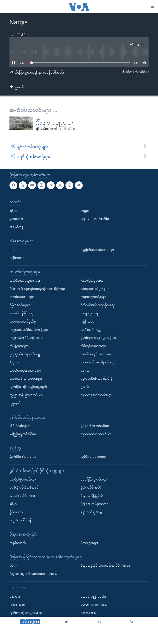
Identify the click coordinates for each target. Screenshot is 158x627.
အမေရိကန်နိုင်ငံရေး (21, 313)
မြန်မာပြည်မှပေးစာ (92, 280)
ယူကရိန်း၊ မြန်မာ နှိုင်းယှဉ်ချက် (28, 386)
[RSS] (60, 185)
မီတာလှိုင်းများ (89, 543)
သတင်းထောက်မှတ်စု (22, 321)
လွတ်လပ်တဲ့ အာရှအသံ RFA (26, 612)
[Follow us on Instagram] (41, 185)
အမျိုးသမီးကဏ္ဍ (91, 329)
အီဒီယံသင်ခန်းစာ (19, 426)
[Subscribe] (79, 185)
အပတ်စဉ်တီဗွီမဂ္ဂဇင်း (22, 495)
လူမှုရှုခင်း (15, 403)
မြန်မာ (38, 119)
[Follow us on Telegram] (51, 185)
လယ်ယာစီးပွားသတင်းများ (25, 378)
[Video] (66, 622)
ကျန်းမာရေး (88, 321)
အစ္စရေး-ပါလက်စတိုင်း (95, 218)
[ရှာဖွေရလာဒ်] (131, 622)
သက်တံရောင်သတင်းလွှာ (96, 395)
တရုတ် (85, 210)
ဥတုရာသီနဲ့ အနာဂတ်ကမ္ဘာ (25, 354)
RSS (12, 249)
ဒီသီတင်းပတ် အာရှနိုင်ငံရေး (98, 305)
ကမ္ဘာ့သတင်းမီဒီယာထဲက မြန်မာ (28, 329)
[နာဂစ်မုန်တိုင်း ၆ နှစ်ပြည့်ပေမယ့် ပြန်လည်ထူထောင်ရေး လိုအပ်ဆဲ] (21, 123)
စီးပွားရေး (15, 362)
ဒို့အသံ (85, 386)
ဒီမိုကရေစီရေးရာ (19, 305)
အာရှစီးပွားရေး (90, 313)
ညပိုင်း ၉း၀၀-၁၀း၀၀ (93, 456)
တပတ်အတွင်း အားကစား (25, 370)
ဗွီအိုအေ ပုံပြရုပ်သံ (92, 495)
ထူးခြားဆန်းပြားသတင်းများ (26, 395)
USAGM (14, 596)
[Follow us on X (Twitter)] (23, 185)
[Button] (17, 88)
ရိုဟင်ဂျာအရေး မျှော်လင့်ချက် (99, 337)
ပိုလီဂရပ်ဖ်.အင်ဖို (91, 487)
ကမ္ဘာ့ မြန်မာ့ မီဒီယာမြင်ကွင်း (26, 337)
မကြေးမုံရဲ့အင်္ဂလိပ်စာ (22, 434)
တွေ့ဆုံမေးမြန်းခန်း (20, 520)
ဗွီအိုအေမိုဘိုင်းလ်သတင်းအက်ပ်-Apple (33, 573)
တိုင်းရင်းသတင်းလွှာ (93, 346)
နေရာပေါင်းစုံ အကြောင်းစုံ (96, 378)
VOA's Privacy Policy (94, 604)
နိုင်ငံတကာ (16, 218)
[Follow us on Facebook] (13, 185)
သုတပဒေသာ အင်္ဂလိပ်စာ (96, 434)
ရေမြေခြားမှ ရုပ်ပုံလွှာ (94, 479)
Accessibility (88, 612)
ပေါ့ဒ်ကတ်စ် (16, 257)
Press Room (17, 604)
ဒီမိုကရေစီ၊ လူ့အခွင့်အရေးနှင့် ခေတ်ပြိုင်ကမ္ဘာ (37, 288)
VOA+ (13, 565)
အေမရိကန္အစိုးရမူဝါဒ (93, 596)
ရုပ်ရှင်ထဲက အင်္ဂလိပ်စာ (95, 426)
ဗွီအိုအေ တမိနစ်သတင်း (95, 504)
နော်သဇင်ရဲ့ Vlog (91, 512)
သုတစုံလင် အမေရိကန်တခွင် (98, 362)
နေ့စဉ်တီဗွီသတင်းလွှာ (22, 479)
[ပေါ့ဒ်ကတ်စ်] (69, 185)
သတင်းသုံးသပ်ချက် (21, 297)
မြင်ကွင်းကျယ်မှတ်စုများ (95, 288)
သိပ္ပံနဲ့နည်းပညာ (19, 346)
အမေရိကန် (16, 227)
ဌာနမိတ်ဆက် (17, 543)
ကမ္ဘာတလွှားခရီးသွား (93, 297)
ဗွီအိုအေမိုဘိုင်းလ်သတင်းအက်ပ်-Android (106, 565)
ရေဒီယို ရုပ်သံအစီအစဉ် (23, 487)
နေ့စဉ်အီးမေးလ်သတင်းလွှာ (97, 249)
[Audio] (99, 622)
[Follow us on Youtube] (32, 185)
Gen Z (85, 370)
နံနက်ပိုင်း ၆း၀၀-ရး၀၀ (22, 456)
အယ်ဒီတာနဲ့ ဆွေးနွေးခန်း (24, 280)
